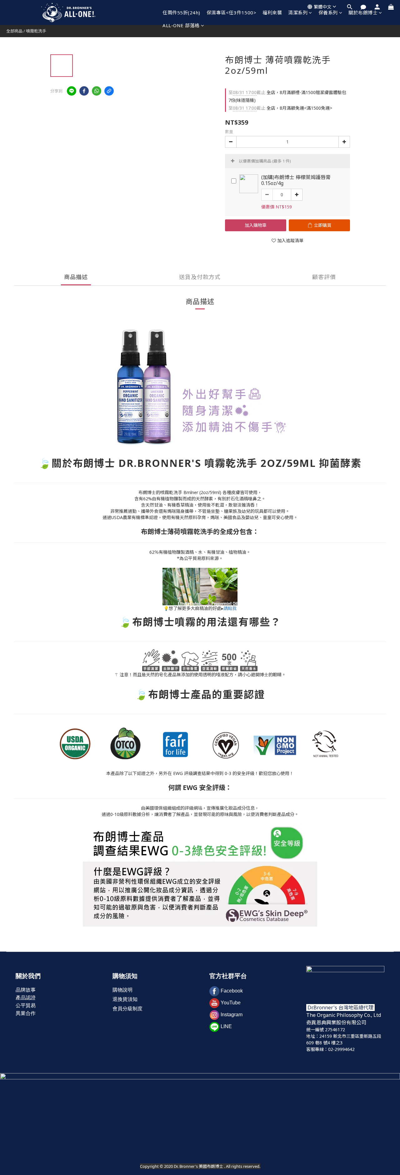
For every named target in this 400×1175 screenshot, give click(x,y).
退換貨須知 (125, 999)
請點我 (230, 608)
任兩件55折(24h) (181, 12)
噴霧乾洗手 (36, 31)
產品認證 (26, 997)
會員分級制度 (127, 1008)
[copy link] (109, 91)
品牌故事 (26, 989)
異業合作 (26, 1013)
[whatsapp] (96, 91)
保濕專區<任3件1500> (232, 12)
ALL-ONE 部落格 (181, 25)
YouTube (231, 1002)
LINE (226, 1026)
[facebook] (84, 91)
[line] (71, 91)
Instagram (231, 1014)
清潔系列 (298, 12)
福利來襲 (272, 12)
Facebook (232, 990)
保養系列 (328, 12)
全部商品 (14, 31)
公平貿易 (26, 1005)
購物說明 (122, 989)
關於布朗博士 (363, 12)
